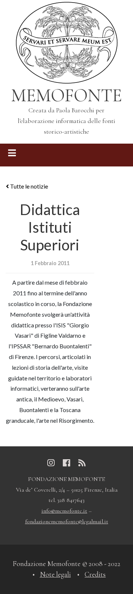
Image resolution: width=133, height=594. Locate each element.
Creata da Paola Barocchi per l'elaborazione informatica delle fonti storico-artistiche (66, 121)
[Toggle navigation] (11, 155)
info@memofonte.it (64, 510)
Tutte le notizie (28, 186)
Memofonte (66, 95)
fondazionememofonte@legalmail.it (66, 521)
